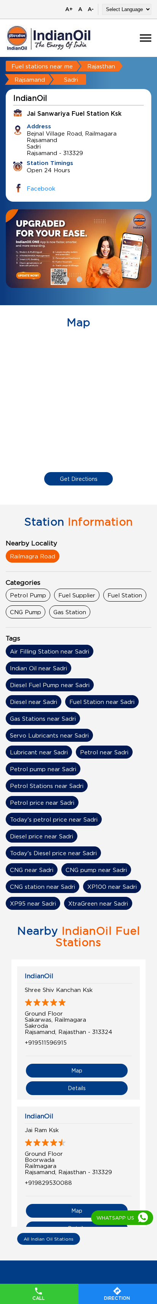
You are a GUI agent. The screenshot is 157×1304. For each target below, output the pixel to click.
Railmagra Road (32, 556)
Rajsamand (29, 79)
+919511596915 (46, 1042)
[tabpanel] (78, 248)
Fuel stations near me (42, 66)
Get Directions (79, 479)
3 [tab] (91, 278)
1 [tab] (65, 278)
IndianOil (39, 975)
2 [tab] (78, 278)
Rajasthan (101, 66)
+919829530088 (48, 1182)
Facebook (41, 188)
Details (77, 1088)
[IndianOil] (49, 38)
